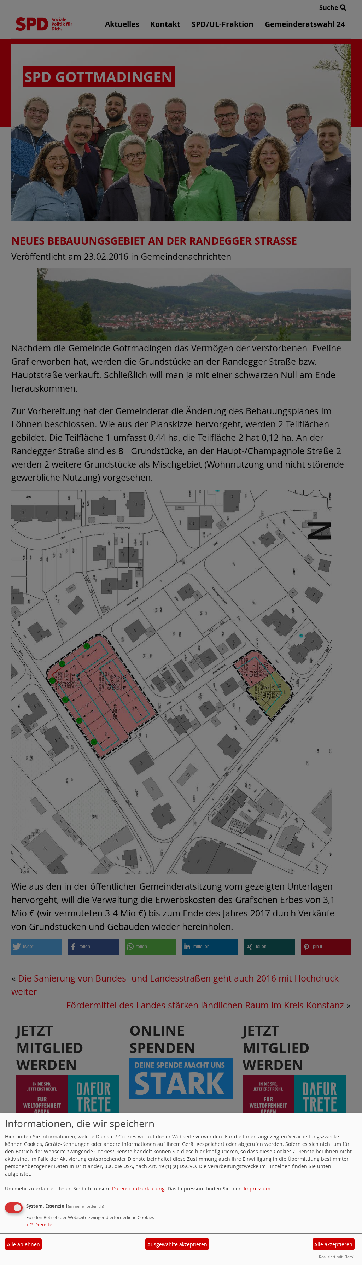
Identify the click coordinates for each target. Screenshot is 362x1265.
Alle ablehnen (23, 1244)
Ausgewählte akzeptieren (177, 1244)
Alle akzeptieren (333, 1244)
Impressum (257, 1188)
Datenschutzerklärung (138, 1188)
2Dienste (39, 1224)
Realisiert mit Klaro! (336, 1256)
